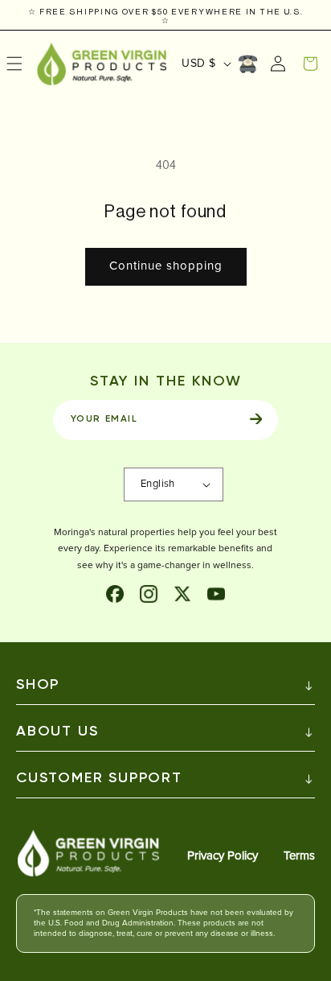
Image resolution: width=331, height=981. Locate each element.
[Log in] (278, 63)
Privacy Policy (222, 856)
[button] (310, 63)
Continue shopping (166, 266)
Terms (299, 856)
